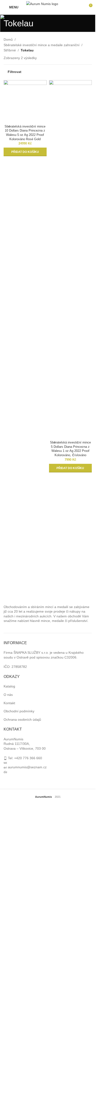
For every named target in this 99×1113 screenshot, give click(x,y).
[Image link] (34, 591)
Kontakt (9, 703)
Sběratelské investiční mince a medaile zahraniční (42, 45)
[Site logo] (47, 7)
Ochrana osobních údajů (22, 719)
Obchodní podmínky (19, 711)
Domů (8, 39)
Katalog (9, 686)
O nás (8, 695)
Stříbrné (10, 50)
